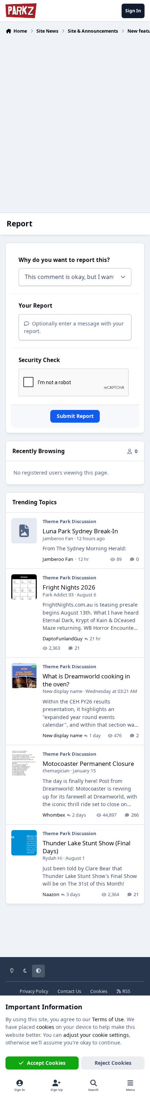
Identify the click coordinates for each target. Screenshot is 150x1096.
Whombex (54, 815)
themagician (56, 770)
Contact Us (69, 991)
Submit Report (75, 415)
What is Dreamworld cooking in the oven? (86, 680)
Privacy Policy (34, 991)
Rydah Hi (52, 858)
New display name (62, 691)
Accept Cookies (46, 1062)
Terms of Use (108, 1019)
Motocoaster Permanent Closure (88, 763)
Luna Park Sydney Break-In (80, 531)
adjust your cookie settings (96, 1034)
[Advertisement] (75, 119)
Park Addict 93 (58, 594)
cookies (45, 1026)
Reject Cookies (113, 1062)
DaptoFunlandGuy (63, 638)
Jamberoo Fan (58, 538)
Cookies (98, 991)
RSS (125, 991)
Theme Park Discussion (69, 521)
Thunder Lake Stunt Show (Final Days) (86, 847)
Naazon (51, 894)
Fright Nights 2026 (69, 587)
